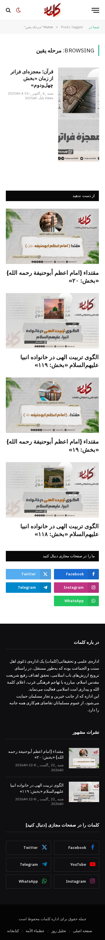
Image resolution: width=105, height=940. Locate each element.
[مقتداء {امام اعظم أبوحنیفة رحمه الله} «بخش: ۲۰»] (52, 236)
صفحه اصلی (82, 930)
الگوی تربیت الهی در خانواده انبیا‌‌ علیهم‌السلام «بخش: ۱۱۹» (59, 361)
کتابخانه (13, 930)
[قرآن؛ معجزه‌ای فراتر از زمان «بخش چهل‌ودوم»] (78, 115)
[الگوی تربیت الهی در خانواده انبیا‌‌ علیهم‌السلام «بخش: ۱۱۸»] (52, 489)
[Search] (9, 10)
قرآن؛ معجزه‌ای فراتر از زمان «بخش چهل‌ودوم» (31, 78)
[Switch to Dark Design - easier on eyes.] (18, 10)
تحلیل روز (58, 930)
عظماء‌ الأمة (35, 930)
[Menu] (95, 10)
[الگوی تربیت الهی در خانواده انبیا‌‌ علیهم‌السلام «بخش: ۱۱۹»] (52, 320)
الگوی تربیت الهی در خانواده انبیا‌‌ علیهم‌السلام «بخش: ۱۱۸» (59, 530)
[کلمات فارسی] (52, 10)
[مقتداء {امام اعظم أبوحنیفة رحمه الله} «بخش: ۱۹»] (52, 405)
